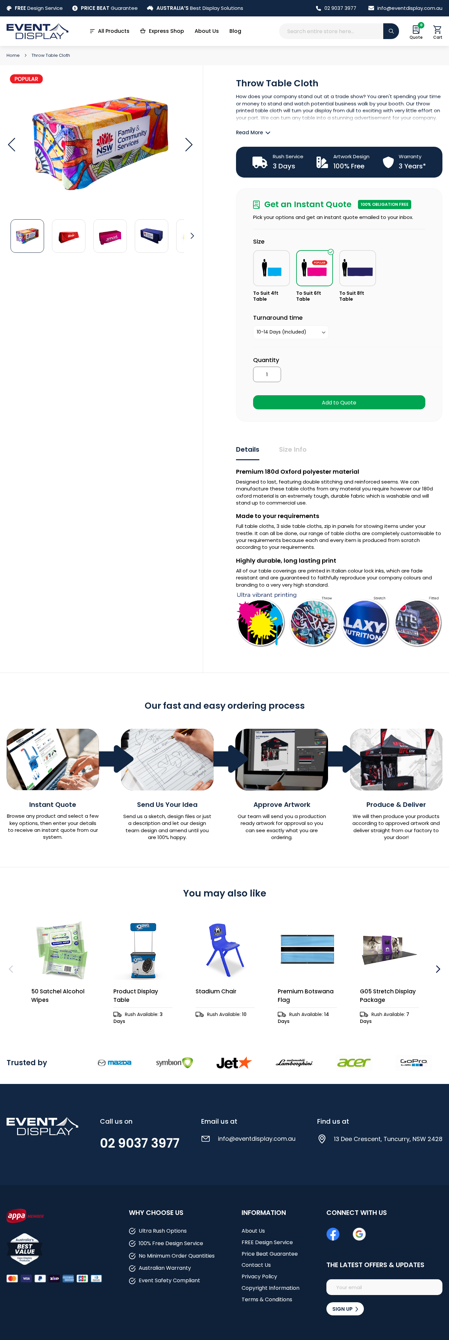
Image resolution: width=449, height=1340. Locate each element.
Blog (235, 31)
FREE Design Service (267, 1242)
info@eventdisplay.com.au (409, 8)
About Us (207, 31)
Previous (12, 969)
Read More (249, 132)
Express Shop (166, 31)
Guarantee (109, 8)
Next (437, 969)
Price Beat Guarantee (270, 1254)
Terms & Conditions (267, 1299)
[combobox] (339, 31)
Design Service (39, 8)
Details (247, 449)
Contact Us (256, 1265)
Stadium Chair (216, 991)
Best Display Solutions (199, 8)
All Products (114, 31)
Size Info (293, 449)
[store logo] (37, 31)
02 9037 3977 (340, 8)
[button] (11, 145)
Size (259, 241)
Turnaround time (278, 317)
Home (14, 55)
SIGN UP (343, 1309)
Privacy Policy (259, 1276)
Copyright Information (270, 1288)
